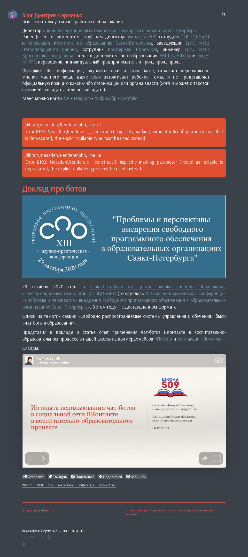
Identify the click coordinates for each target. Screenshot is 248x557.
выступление (66, 485)
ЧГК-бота (163, 339)
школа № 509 (107, 485)
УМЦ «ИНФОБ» (175, 55)
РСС (83, 531)
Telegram (82, 98)
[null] (33, 476)
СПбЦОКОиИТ (195, 36)
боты (50, 485)
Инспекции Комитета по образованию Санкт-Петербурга (90, 43)
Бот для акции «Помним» (38, 510)
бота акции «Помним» (200, 339)
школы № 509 (142, 36)
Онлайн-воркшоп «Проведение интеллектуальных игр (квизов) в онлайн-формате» (170, 512)
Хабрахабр (105, 98)
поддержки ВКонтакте (132, 49)
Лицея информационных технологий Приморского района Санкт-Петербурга (120, 30)
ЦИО (190, 43)
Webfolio (128, 98)
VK (67, 98)
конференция (86, 485)
